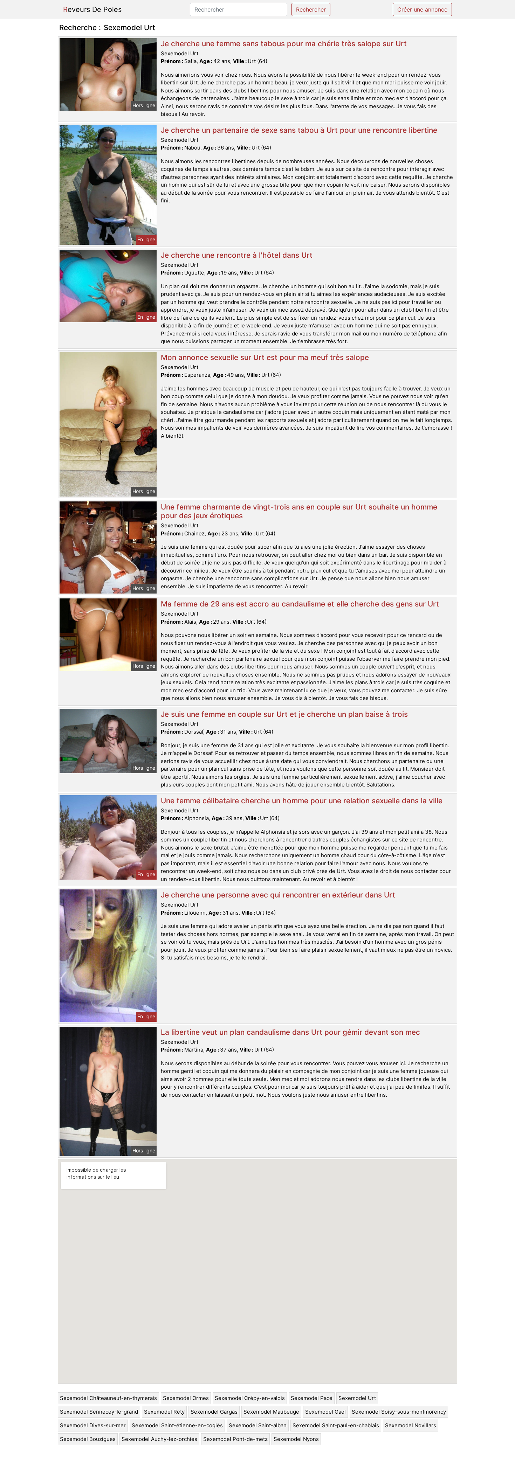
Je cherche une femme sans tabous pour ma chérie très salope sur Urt (284, 43)
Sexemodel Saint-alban (258, 1425)
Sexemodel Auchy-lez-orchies (159, 1439)
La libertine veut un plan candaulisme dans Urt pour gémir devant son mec (290, 1032)
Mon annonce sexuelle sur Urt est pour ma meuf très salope (265, 357)
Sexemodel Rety (164, 1411)
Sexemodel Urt (357, 1398)
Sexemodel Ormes (186, 1398)
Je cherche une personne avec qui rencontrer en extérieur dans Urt (278, 894)
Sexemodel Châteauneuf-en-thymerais (108, 1398)
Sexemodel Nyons (296, 1439)
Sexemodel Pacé (311, 1398)
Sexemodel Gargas (214, 1411)
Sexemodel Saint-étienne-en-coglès (177, 1425)
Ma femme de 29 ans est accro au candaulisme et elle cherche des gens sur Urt (300, 603)
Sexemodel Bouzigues (88, 1439)
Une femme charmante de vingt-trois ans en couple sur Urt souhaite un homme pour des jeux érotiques (299, 511)
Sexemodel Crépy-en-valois (250, 1398)
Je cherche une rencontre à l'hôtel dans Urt (237, 255)
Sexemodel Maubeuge (271, 1411)
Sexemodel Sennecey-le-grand (99, 1411)
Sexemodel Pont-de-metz (235, 1439)
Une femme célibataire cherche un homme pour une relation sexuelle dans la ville (301, 800)
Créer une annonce (422, 9)
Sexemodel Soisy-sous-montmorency (399, 1411)
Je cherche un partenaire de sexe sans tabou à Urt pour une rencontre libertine (299, 130)
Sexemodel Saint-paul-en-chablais (336, 1425)
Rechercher (311, 9)
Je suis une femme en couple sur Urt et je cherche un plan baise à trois (284, 714)
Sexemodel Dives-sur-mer (93, 1425)
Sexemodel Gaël (325, 1411)
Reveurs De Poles (92, 9)
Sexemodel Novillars (410, 1425)
